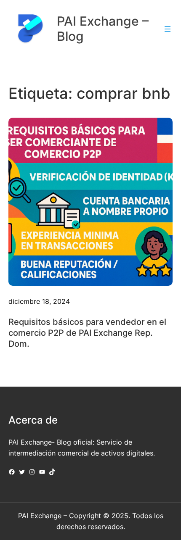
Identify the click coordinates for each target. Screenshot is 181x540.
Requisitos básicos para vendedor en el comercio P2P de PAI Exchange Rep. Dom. (87, 332)
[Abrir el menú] (167, 29)
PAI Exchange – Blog (103, 28)
